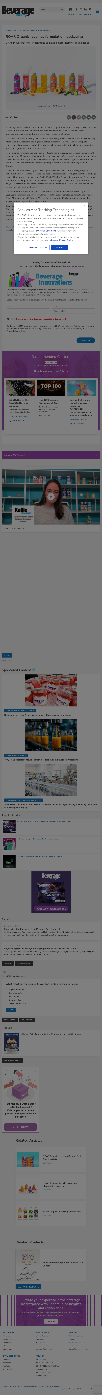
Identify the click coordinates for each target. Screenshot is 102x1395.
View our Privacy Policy (61, 240)
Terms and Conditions (45, 231)
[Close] (85, 205)
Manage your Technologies (38, 247)
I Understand (59, 247)
